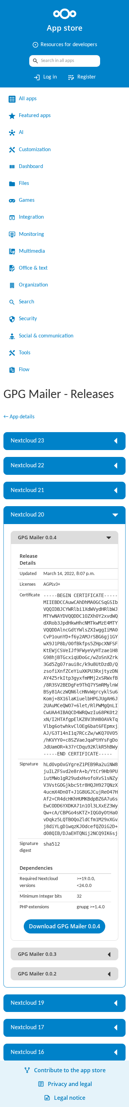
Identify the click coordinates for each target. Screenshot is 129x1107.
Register (81, 77)
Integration (31, 217)
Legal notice (69, 1097)
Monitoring (31, 234)
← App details (18, 417)
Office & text (33, 268)
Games (26, 200)
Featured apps (35, 115)
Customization (35, 150)
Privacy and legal (70, 1084)
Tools (24, 353)
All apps (27, 99)
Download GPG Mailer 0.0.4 (64, 926)
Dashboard (31, 166)
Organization (33, 285)
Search (26, 302)
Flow (24, 370)
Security (28, 319)
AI (21, 132)
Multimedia (32, 251)
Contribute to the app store (70, 1070)
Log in (45, 77)
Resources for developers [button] (64, 45)
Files (24, 183)
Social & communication (46, 336)
